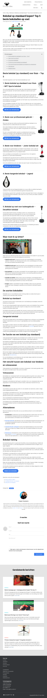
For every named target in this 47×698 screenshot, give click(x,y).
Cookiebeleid (6, 669)
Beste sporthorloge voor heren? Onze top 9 (17, 615)
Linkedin (14, 695)
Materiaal (11, 12)
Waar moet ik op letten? (13, 58)
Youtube (4, 695)
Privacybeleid (6, 673)
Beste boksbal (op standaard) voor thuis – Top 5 (19, 56)
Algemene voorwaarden (8, 671)
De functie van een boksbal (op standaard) (17, 62)
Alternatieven (11, 66)
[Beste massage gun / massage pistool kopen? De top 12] (23, 582)
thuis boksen (13, 434)
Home (4, 12)
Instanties (5, 676)
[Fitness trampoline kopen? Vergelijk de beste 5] (23, 632)
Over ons (35, 7)
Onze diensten (27, 2)
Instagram (6, 695)
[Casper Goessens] (23, 495)
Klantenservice (6, 677)
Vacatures (5, 661)
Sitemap (5, 674)
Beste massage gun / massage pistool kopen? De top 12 (20, 590)
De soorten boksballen (13, 60)
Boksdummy (8, 432)
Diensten (5, 663)
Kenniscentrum (26, 4)
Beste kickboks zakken (10, 479)
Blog (8, 12)
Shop (41, 4)
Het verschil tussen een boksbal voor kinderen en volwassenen (22, 64)
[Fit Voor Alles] (7, 5)
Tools (35, 4)
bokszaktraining (13, 354)
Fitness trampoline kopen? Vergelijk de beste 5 (18, 640)
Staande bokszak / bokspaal (12, 426)
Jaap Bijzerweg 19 (7, 682)
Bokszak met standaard (10, 482)
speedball (31, 326)
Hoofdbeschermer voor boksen (12, 481)
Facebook (12, 695)
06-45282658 (8, 686)
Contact (4, 660)
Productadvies (38, 2)
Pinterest (10, 695)
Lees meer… (17, 595)
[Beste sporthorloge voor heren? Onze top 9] (23, 607)
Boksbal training (11, 68)
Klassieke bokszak (9, 420)
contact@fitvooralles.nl (11, 689)
